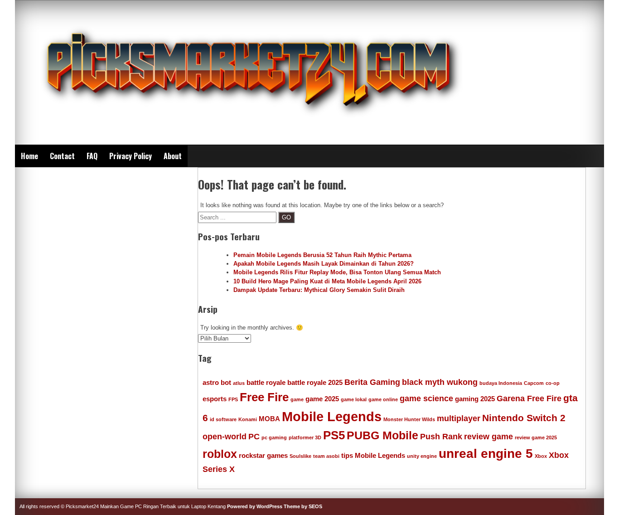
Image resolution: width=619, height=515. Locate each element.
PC (254, 436)
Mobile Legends (332, 416)
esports (215, 399)
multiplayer (458, 418)
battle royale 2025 (315, 382)
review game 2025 (536, 437)
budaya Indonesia (500, 383)
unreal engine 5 (486, 454)
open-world (225, 436)
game (297, 399)
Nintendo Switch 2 (524, 418)
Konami (247, 419)
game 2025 (322, 399)
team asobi (326, 456)
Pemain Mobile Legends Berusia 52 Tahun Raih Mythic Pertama (322, 255)
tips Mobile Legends (373, 455)
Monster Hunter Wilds (409, 419)
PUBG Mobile (382, 435)
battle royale (266, 382)
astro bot (217, 382)
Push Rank (441, 436)
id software (223, 419)
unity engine (422, 456)
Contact (62, 156)
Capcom (534, 383)
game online (383, 399)
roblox (220, 454)
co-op (553, 383)
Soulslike (300, 456)
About (173, 156)
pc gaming (274, 437)
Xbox (541, 456)
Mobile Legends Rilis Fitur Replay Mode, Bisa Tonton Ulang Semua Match (337, 272)
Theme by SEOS (303, 506)
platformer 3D (305, 437)
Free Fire (264, 397)
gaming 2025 (475, 399)
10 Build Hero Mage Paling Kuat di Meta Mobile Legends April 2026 (327, 281)
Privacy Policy (130, 156)
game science (426, 398)
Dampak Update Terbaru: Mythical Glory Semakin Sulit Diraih (319, 290)
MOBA (269, 419)
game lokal (354, 399)
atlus (239, 383)
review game (488, 436)
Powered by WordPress (254, 506)
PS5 (334, 435)
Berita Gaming (372, 382)
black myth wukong (440, 382)
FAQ (92, 156)
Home (29, 156)
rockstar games (263, 455)
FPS (233, 399)
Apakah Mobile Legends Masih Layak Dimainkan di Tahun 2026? (323, 263)
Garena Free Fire (529, 398)
